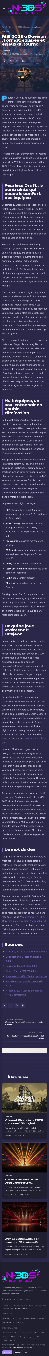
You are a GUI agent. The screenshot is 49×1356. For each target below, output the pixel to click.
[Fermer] (26, 1352)
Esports (11, 27)
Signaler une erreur (22, 1308)
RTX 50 (12, 1341)
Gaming (6, 1318)
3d (20, 1318)
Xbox (36, 1333)
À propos (6, 1299)
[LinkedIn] (10, 60)
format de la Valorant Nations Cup (25, 921)
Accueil (4, 27)
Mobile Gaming (8, 1322)
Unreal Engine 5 (25, 1333)
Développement (29, 1318)
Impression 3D (34, 1337)
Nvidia (5, 1337)
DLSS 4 (13, 1337)
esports (5, 31)
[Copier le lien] (22, 60)
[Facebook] (16, 60)
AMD (5, 1341)
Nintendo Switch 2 (9, 1333)
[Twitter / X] (4, 60)
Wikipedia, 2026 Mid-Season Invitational (26, 951)
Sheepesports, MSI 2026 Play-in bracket (26, 976)
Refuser (18, 1352)
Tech (14, 1318)
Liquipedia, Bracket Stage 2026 (21, 966)
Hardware (42, 1318)
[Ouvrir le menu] (4, 8)
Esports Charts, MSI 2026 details (22, 971)
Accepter (7, 1352)
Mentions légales (22, 1299)
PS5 (42, 1333)
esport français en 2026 (33, 917)
